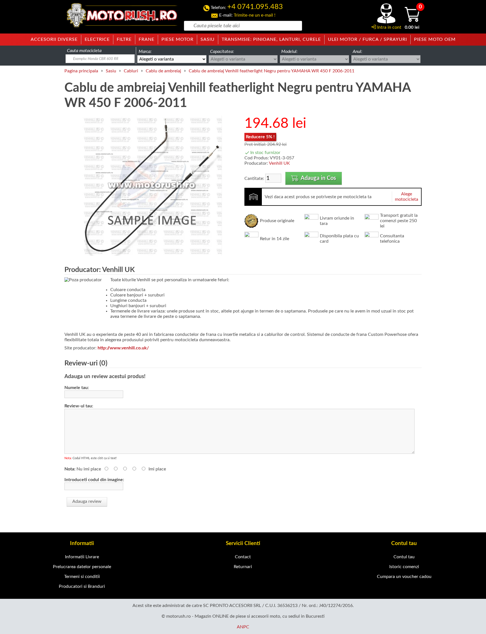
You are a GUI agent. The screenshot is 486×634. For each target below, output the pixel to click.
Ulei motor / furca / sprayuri (367, 39)
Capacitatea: (222, 51)
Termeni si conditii (82, 576)
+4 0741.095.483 (255, 6)
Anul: (357, 51)
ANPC (243, 627)
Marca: (145, 51)
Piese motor (177, 39)
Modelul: (289, 51)
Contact (243, 557)
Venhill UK (279, 163)
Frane (146, 39)
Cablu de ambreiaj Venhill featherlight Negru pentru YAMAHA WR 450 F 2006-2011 (271, 71)
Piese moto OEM (435, 39)
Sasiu (208, 39)
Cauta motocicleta (84, 50)
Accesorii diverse (54, 39)
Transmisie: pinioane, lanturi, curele (271, 39)
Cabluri (131, 71)
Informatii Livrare (82, 557)
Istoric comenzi (404, 566)
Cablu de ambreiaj (163, 71)
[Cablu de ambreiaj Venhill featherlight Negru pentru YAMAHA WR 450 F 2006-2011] (151, 254)
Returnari (243, 566)
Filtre (124, 39)
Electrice (97, 39)
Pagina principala (81, 71)
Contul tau (404, 557)
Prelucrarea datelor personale (82, 566)
